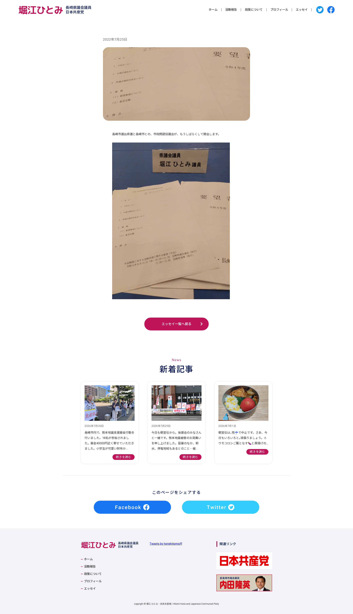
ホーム (213, 9)
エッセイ (302, 9)
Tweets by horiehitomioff (166, 543)
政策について (254, 9)
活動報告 (231, 9)
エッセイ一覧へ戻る (176, 324)
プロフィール (279, 9)
